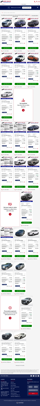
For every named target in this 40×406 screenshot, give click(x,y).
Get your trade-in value (26, 7)
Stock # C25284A (4, 239)
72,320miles (36, 241)
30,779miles (10, 345)
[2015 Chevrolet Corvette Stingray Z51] (20, 336)
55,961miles (36, 137)
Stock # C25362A (17, 342)
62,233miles (23, 32)
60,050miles (36, 68)
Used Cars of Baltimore (15, 396)
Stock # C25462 (17, 272)
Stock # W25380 (17, 64)
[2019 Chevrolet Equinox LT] (7, 23)
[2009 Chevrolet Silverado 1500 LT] (7, 266)
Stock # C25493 (17, 239)
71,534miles (10, 136)
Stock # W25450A (17, 168)
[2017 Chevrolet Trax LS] (20, 23)
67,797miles (30, 310)
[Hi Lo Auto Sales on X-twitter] (33, 375)
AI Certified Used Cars (14, 394)
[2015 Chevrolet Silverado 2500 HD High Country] (20, 162)
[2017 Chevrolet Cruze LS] (7, 58)
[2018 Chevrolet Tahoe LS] (33, 23)
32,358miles (23, 345)
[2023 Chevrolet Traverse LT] (26, 197)
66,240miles (36, 32)
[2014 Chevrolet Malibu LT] (7, 94)
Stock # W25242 (30, 168)
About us (12, 382)
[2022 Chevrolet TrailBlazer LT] (33, 58)
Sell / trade (13, 388)
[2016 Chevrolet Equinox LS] (7, 232)
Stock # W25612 (4, 168)
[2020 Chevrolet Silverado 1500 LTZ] (26, 301)
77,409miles (10, 67)
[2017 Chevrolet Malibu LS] (20, 232)
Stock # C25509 (4, 342)
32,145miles (30, 207)
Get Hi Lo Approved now (15, 386)
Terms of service (14, 393)
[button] (35, 2)
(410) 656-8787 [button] (5, 395)
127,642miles (23, 275)
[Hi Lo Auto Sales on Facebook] (31, 375)
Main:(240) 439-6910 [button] (4, 386)
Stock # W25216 (4, 29)
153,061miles (9, 103)
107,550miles (23, 241)
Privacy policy (13, 383)
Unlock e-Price (7, 83)
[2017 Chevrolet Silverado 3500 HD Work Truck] (7, 127)
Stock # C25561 (30, 239)
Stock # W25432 (17, 29)
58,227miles (23, 136)
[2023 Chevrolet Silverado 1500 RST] (7, 336)
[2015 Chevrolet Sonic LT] (20, 266)
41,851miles (23, 67)
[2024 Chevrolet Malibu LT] (33, 127)
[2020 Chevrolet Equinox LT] (33, 232)
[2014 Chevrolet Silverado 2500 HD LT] (33, 162)
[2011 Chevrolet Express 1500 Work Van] (20, 58)
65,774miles (10, 32)
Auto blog (12, 390)
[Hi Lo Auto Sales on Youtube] (35, 375)
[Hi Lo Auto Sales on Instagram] (38, 375)
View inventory (13, 385)
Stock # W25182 (4, 64)
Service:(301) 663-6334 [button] (5, 389)
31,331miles (10, 171)
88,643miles (36, 171)
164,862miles (23, 171)
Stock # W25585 (4, 100)
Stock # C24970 (23, 307)
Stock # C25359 (4, 272)
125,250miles (9, 241)
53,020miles (10, 275)
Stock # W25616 (30, 29)
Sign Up (33, 393)
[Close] (37, 7)
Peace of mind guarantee (15, 391)
